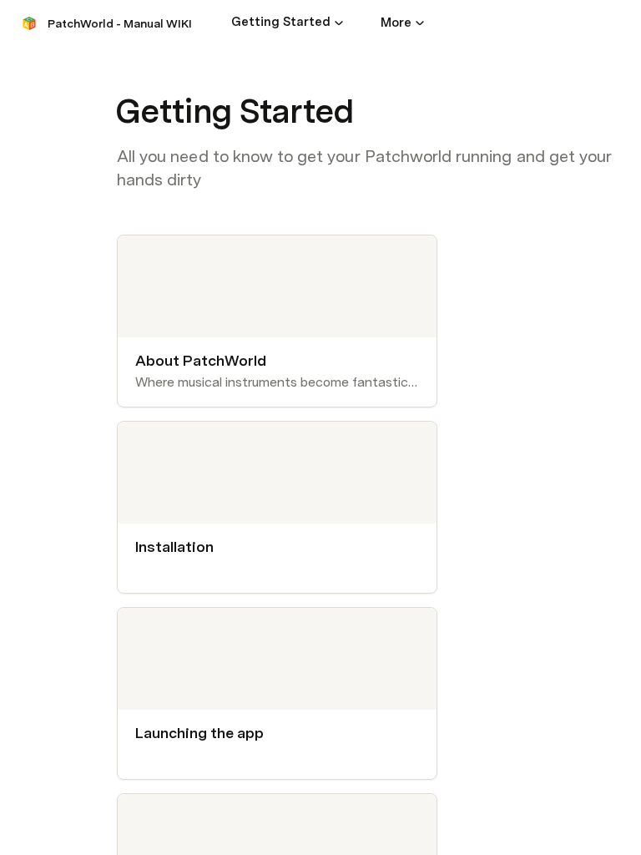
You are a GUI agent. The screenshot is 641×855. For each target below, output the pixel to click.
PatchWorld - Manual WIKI (120, 23)
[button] (339, 22)
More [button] (396, 22)
